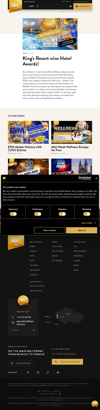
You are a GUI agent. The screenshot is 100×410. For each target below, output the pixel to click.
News (76, 270)
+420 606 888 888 (24, 317)
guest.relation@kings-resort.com (25, 322)
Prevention (46, 391)
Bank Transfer (80, 251)
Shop (32, 261)
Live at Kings (57, 251)
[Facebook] (28, 372)
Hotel (32, 256)
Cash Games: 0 (66, 1)
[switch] (37, 214)
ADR (38, 391)
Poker (32, 246)
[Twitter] (58, 372)
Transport (78, 256)
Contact (33, 275)
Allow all (81, 230)
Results (55, 256)
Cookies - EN (57, 391)
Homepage (62, 12)
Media (76, 265)
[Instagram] (38, 372)
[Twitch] (48, 372)
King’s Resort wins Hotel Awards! (80, 12)
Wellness (34, 265)
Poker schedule (29, 1)
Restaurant (35, 270)
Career (77, 261)
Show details (86, 223)
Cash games (57, 246)
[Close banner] (96, 178)
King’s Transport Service (67, 353)
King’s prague (36, 291)
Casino (33, 251)
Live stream (57, 261)
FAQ (75, 246)
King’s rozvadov (37, 286)
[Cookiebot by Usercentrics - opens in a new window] (80, 178)
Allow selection (49, 230)
